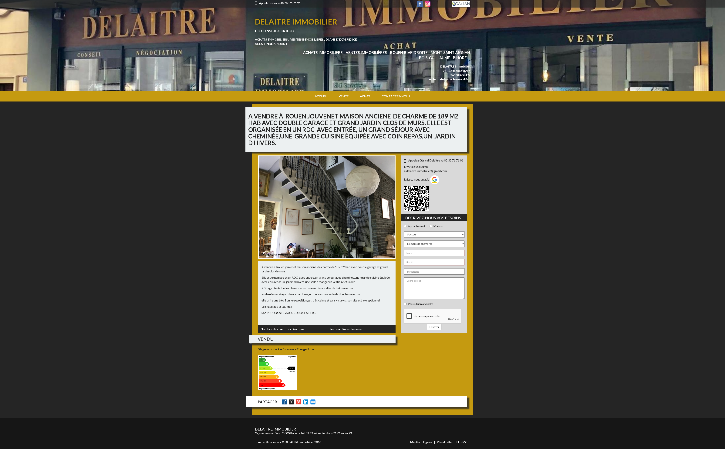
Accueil (321, 96)
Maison (438, 226)
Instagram (427, 4)
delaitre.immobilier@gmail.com (426, 171)
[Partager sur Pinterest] (298, 402)
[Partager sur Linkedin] (305, 402)
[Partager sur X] (291, 402)
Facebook (420, 4)
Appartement (416, 226)
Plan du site (444, 442)
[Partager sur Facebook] (284, 402)
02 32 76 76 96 (290, 3)
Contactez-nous (396, 96)
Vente (344, 96)
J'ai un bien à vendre (420, 304)
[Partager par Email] (313, 402)
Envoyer (434, 326)
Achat (365, 96)
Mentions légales (421, 442)
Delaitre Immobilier (296, 21)
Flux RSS (461, 442)
